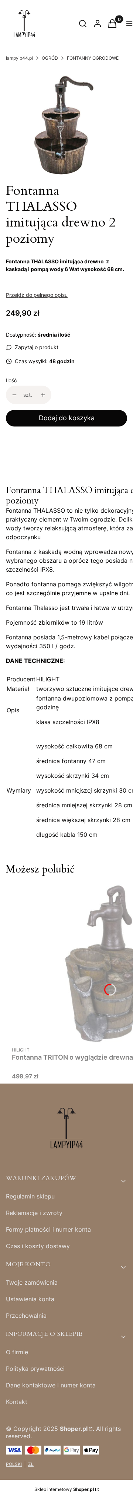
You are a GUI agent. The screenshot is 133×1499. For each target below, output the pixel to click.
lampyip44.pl (19, 58)
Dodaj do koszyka (67, 418)
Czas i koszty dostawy (38, 1246)
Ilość (11, 380)
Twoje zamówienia (32, 1282)
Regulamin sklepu (30, 1196)
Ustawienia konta (30, 1299)
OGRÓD (50, 58)
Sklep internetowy (64, 1489)
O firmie (17, 1352)
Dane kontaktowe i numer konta (51, 1385)
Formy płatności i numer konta (48, 1229)
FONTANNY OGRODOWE (93, 58)
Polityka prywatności (35, 1368)
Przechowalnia (26, 1315)
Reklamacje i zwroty (34, 1213)
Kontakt (16, 1401)
